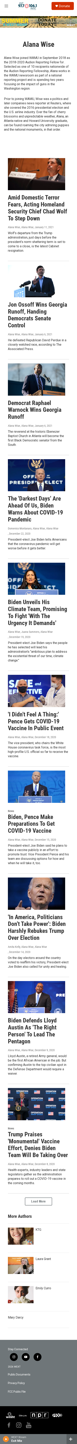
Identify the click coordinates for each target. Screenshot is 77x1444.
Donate (64, 6)
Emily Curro (43, 1288)
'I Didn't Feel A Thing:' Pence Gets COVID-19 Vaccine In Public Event (36, 721)
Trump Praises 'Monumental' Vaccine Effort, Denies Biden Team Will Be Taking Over (38, 1144)
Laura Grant (43, 1259)
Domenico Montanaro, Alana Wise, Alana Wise (33, 528)
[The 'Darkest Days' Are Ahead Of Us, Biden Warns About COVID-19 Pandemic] (36, 475)
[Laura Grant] (21, 1265)
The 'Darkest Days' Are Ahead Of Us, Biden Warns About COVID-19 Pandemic (35, 509)
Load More (38, 1201)
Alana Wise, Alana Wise (21, 227)
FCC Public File (17, 1391)
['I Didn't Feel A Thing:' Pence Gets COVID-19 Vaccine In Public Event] (36, 691)
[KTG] (21, 1236)
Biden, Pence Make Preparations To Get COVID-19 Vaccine (31, 823)
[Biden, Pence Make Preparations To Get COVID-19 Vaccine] (36, 787)
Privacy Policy (16, 1383)
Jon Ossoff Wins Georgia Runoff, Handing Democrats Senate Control (37, 315)
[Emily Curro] (21, 1294)
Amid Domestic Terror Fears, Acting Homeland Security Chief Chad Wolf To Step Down (37, 208)
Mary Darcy (15, 1317)
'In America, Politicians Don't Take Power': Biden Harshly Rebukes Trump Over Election (37, 927)
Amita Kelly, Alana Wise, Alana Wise (27, 946)
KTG (38, 1230)
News (11, 811)
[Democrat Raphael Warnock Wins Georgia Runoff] (36, 379)
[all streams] (72, 1439)
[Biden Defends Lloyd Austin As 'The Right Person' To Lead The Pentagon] (36, 997)
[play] (6, 1439)
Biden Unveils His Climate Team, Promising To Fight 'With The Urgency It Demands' (37, 612)
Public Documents (19, 1374)
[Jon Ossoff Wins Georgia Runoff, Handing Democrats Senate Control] (36, 281)
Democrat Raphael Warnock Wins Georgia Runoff (34, 409)
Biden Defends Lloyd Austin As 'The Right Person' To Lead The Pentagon (32, 1031)
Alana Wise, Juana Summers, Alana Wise (30, 631)
